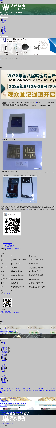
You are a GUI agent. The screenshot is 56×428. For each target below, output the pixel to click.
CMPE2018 (12, 388)
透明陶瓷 (5, 406)
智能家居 (3, 366)
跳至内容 (1, 0)
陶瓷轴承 (3, 386)
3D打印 (2, 388)
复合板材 (39, 388)
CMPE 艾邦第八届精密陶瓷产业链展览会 (12, 12)
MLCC (19, 388)
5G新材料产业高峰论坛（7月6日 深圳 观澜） (14, 248)
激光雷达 (27, 390)
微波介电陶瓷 (4, 364)
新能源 (3, 365)
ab (2, 321)
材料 (3, 370)
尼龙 (42, 388)
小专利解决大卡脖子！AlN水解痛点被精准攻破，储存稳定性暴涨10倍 (11, 412)
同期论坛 (3, 29)
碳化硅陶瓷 (4, 378)
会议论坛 (33, 388)
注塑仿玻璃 (24, 390)
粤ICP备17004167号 (3, 426)
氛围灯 (20, 390)
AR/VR (3, 346)
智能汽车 (3, 367)
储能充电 (3, 355)
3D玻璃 (8, 388)
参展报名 (3, 26)
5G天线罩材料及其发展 (6, 244)
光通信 (3, 357)
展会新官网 (4, 20)
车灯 (47, 390)
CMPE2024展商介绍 (5, 350)
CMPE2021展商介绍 (5, 348)
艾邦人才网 (4, 31)
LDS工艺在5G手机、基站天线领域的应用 (9, 245)
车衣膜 (50, 390)
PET (24, 388)
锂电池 (3, 385)
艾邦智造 (36, 390)
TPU (29, 388)
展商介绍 (46, 388)
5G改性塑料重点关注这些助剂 (7, 243)
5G (36, 102)
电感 (3, 376)
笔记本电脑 (31, 390)
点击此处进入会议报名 (7, 293)
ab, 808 (5, 328)
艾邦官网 (3, 32)
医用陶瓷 (3, 359)
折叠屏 (4, 390)
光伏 (3, 356)
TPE (27, 388)
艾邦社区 (3, 30)
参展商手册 (4, 28)
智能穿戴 (3, 368)
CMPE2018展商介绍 (5, 347)
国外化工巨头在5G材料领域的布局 (8, 246)
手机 (52, 388)
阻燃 (53, 390)
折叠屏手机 (7, 390)
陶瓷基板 (3, 392)
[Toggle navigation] (0, 16)
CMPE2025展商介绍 (5, 351)
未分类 (1, 56)
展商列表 (3, 23)
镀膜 (52, 390)
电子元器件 (4, 375)
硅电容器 (3, 377)
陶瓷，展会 (6, 392)
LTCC (16, 388)
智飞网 (3, 33)
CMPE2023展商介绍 (5, 349)
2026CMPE (3, 343)
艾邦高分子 (4, 382)
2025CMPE (3, 342)
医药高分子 (4, 360)
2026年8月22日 (2, 400)
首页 (3, 19)
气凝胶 (3, 371)
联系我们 (3, 27)
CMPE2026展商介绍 (5, 352)
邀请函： (5, 248)
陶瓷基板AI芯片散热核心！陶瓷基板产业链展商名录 (8, 398)
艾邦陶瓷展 (4, 381)
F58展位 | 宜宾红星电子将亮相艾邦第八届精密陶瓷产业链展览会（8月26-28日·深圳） (13, 403)
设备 (46, 390)
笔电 (3, 379)
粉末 (33, 390)
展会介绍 (3, 21)
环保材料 (3, 374)
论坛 (43, 390)
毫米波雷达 (17, 390)
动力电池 (3, 358)
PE (22, 388)
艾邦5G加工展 (4, 380)
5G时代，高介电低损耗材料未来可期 (6, 311)
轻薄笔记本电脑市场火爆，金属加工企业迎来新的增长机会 (10, 312)
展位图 (3, 22)
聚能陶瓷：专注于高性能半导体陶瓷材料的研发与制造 (8, 331)
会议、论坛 (4, 354)
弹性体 (3, 363)
